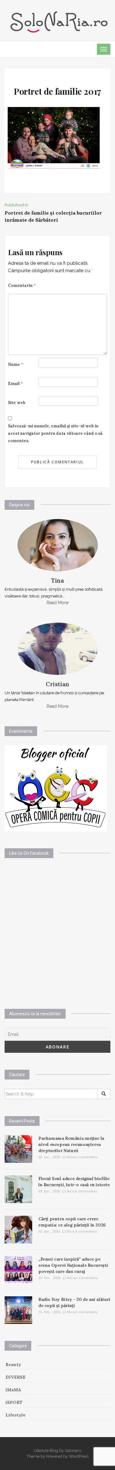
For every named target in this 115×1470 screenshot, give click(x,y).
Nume (15, 364)
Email (15, 383)
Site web (16, 402)
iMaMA (13, 1390)
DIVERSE (15, 1377)
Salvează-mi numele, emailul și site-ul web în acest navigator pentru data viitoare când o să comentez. (55, 433)
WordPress (79, 1456)
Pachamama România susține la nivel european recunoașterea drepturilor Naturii (71, 1144)
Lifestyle (15, 1415)
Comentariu (22, 285)
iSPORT (14, 1402)
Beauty (13, 1364)
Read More (57, 602)
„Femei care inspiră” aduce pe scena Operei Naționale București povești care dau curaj (73, 1265)
